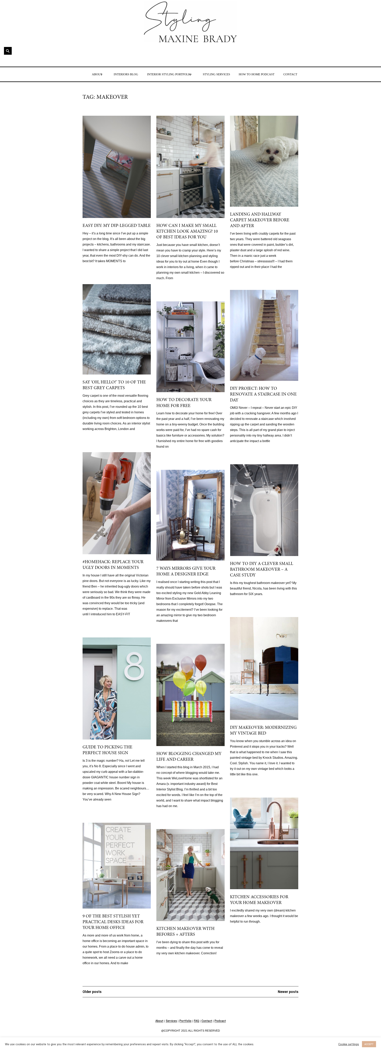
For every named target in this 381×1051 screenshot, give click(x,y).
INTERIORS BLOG (126, 74)
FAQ (196, 1020)
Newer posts (288, 992)
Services (171, 1020)
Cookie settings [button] (348, 1044)
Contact (206, 1020)
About (159, 1020)
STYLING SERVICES (216, 74)
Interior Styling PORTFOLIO (169, 74)
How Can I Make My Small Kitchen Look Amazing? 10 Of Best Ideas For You (187, 232)
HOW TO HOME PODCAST (256, 74)
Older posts (92, 992)
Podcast (220, 1020)
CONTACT (290, 74)
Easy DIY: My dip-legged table (117, 226)
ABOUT (97, 74)
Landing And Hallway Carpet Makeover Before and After (259, 220)
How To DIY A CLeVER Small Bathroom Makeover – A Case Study (261, 570)
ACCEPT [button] (369, 1044)
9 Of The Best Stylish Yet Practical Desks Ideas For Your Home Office (113, 922)
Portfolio (185, 1020)
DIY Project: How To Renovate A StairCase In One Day (263, 394)
